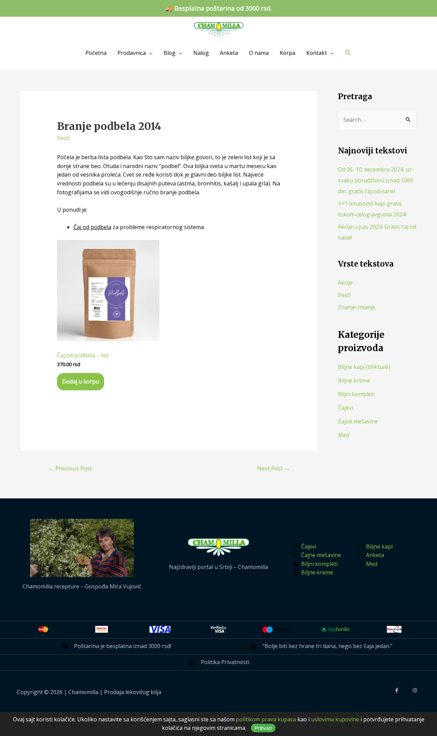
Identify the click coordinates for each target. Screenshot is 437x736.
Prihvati (263, 727)
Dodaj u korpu (80, 381)
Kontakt (316, 53)
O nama (259, 53)
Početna (96, 53)
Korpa (287, 53)
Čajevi (345, 407)
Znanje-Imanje (356, 307)
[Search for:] (377, 119)
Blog (169, 53)
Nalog (201, 53)
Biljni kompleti (356, 394)
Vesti (63, 138)
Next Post (273, 468)
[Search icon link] (348, 52)
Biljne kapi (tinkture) (364, 367)
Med (343, 435)
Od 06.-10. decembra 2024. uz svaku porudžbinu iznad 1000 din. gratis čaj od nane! (375, 180)
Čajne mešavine (358, 421)
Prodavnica (131, 53)
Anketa (229, 53)
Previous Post (70, 468)
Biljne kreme (354, 380)
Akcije (345, 282)
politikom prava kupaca (266, 719)
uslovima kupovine (335, 719)
